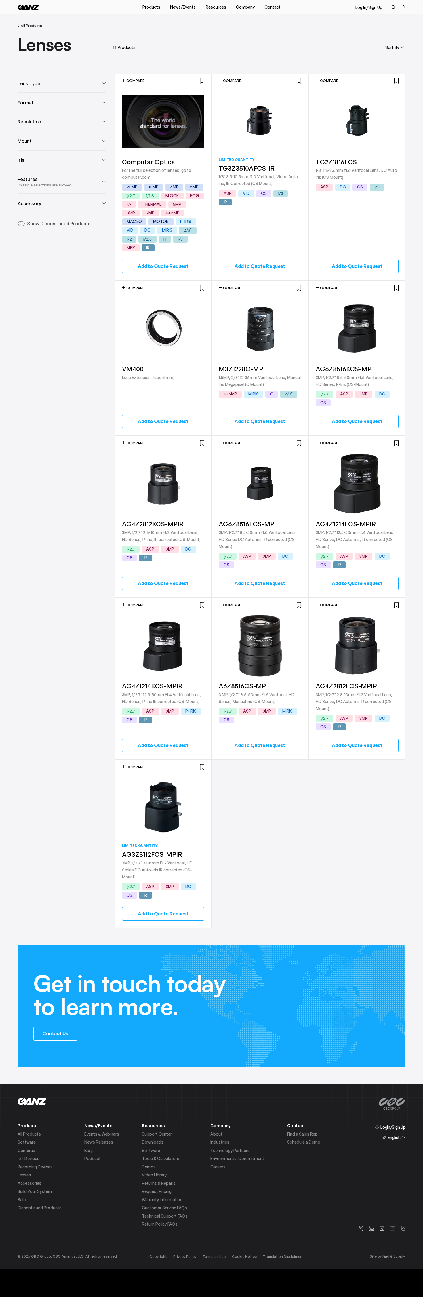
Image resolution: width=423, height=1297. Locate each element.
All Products (29, 1134)
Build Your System (35, 1191)
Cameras (26, 1150)
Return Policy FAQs (160, 1224)
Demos (149, 1167)
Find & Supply (393, 1256)
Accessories (29, 1183)
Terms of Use (214, 1256)
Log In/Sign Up (368, 7)
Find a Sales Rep (302, 1134)
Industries (219, 1142)
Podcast (92, 1158)
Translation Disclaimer (282, 1256)
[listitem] (132, 187)
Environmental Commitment (237, 1158)
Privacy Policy (184, 1256)
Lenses (24, 1175)
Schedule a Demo (303, 1142)
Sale (22, 1199)
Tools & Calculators (160, 1158)
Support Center (157, 1134)
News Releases (98, 1142)
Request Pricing (157, 1191)
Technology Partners (230, 1150)
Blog (88, 1150)
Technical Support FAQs (165, 1216)
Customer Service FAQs (164, 1208)
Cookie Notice (244, 1256)
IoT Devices (28, 1158)
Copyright (158, 1256)
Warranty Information (162, 1199)
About (216, 1134)
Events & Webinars (101, 1134)
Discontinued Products (40, 1208)
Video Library (154, 1175)
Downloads (152, 1142)
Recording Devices (35, 1167)
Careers (218, 1167)
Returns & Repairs (159, 1183)
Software (27, 1142)
